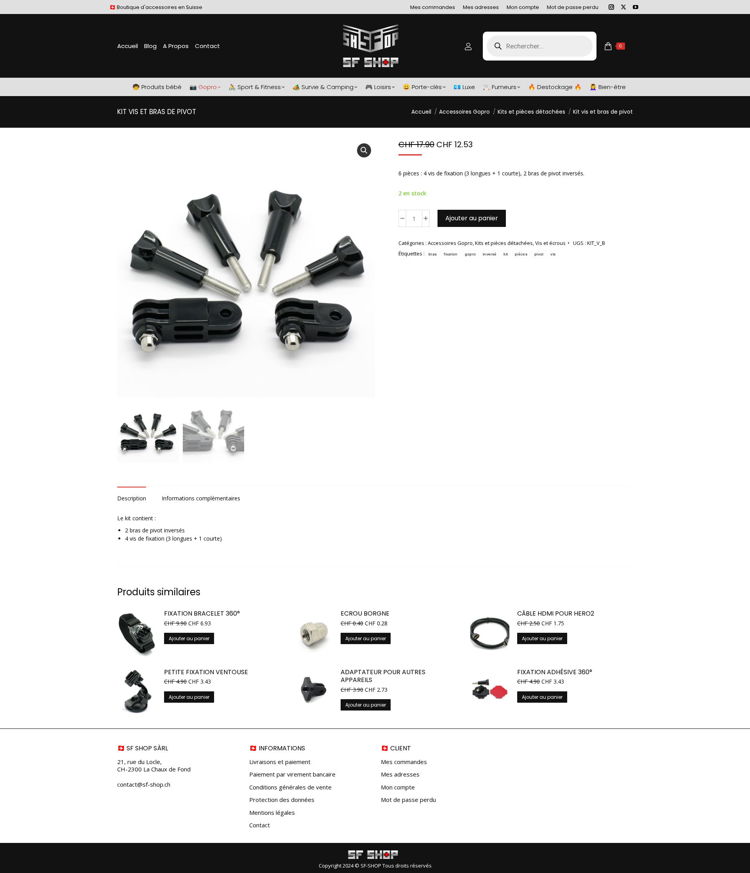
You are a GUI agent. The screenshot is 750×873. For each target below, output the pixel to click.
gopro (470, 254)
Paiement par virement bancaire (292, 774)
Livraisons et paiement (280, 762)
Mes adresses (400, 774)
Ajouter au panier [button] (189, 638)
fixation (450, 254)
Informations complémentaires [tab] (201, 498)
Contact (259, 825)
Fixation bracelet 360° (202, 614)
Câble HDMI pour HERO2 (555, 614)
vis (552, 254)
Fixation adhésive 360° (554, 672)
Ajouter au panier (471, 218)
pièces (521, 254)
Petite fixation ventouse (206, 672)
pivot (539, 254)
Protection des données (281, 799)
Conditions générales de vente (290, 787)
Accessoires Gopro (450, 242)
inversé (489, 254)
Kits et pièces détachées (504, 242)
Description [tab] (131, 498)
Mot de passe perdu (408, 799)
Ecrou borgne (365, 614)
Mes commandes (404, 762)
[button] (364, 150)
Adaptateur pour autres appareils (383, 676)
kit (506, 254)
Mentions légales (272, 812)
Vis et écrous (550, 242)
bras (433, 254)
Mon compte (398, 787)
